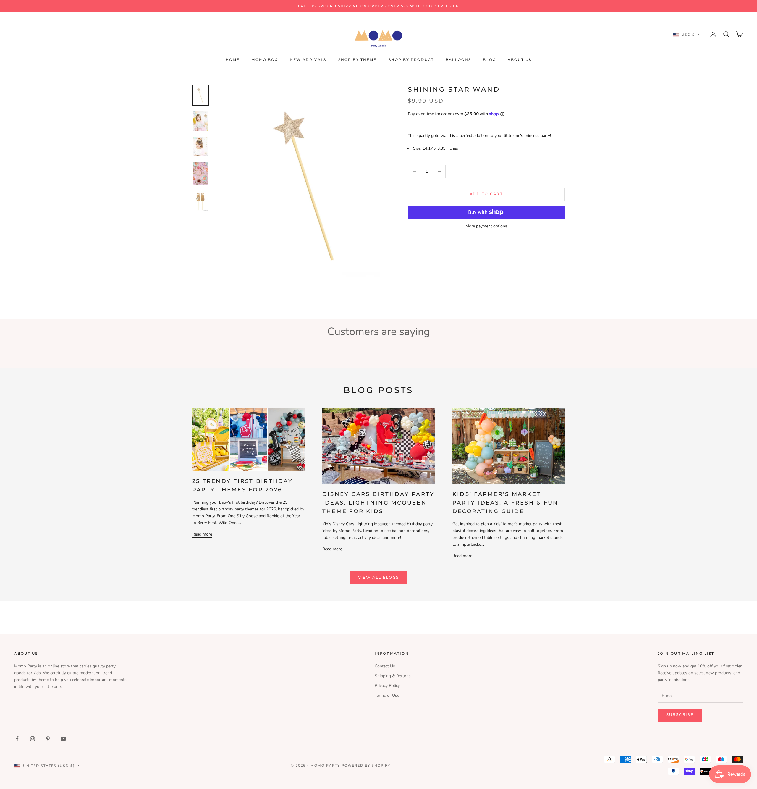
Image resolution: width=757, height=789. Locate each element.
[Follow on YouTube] (63, 739)
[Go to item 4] (200, 173)
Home (233, 59)
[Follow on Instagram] (32, 739)
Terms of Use (387, 695)
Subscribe (680, 714)
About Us (519, 59)
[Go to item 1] (200, 95)
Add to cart (486, 194)
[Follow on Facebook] (17, 739)
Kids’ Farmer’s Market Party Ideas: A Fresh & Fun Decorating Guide (505, 503)
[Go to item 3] (200, 146)
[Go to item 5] (200, 200)
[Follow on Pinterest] (48, 739)
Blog (489, 59)
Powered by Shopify (366, 765)
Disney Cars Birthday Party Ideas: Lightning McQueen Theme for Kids (378, 503)
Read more (202, 534)
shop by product (411, 59)
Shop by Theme (357, 59)
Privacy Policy (387, 685)
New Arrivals (308, 59)
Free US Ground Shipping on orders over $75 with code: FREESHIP (378, 6)
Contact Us (385, 666)
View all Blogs (378, 577)
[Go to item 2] (200, 120)
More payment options (486, 226)
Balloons (458, 59)
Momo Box (264, 59)
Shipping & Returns (393, 676)
